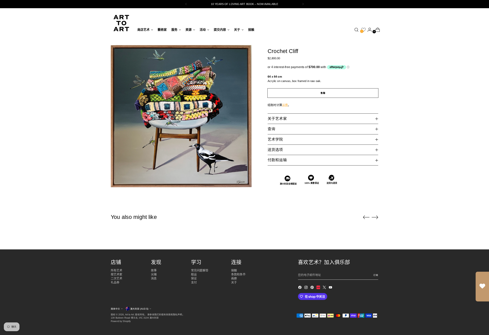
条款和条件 (238, 274)
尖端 (154, 274)
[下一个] (303, 4)
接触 (234, 270)
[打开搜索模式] (356, 30)
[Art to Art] (121, 23)
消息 (154, 278)
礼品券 (115, 282)
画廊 (234, 278)
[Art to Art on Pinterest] (312, 288)
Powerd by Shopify (121, 321)
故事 (154, 270)
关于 (234, 282)
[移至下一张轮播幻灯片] (375, 217)
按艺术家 (116, 274)
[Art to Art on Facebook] (300, 288)
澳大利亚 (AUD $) (139, 309)
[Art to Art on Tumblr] (318, 288)
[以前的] (186, 4)
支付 (194, 282)
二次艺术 (116, 278)
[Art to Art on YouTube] (331, 288)
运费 (285, 105)
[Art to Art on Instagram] (306, 288)
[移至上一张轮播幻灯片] (366, 217)
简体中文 (115, 309)
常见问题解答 (199, 270)
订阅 (375, 275)
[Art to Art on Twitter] (324, 288)
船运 (194, 274)
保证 (194, 278)
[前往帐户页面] (368, 30)
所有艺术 (116, 270)
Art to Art (129, 314)
